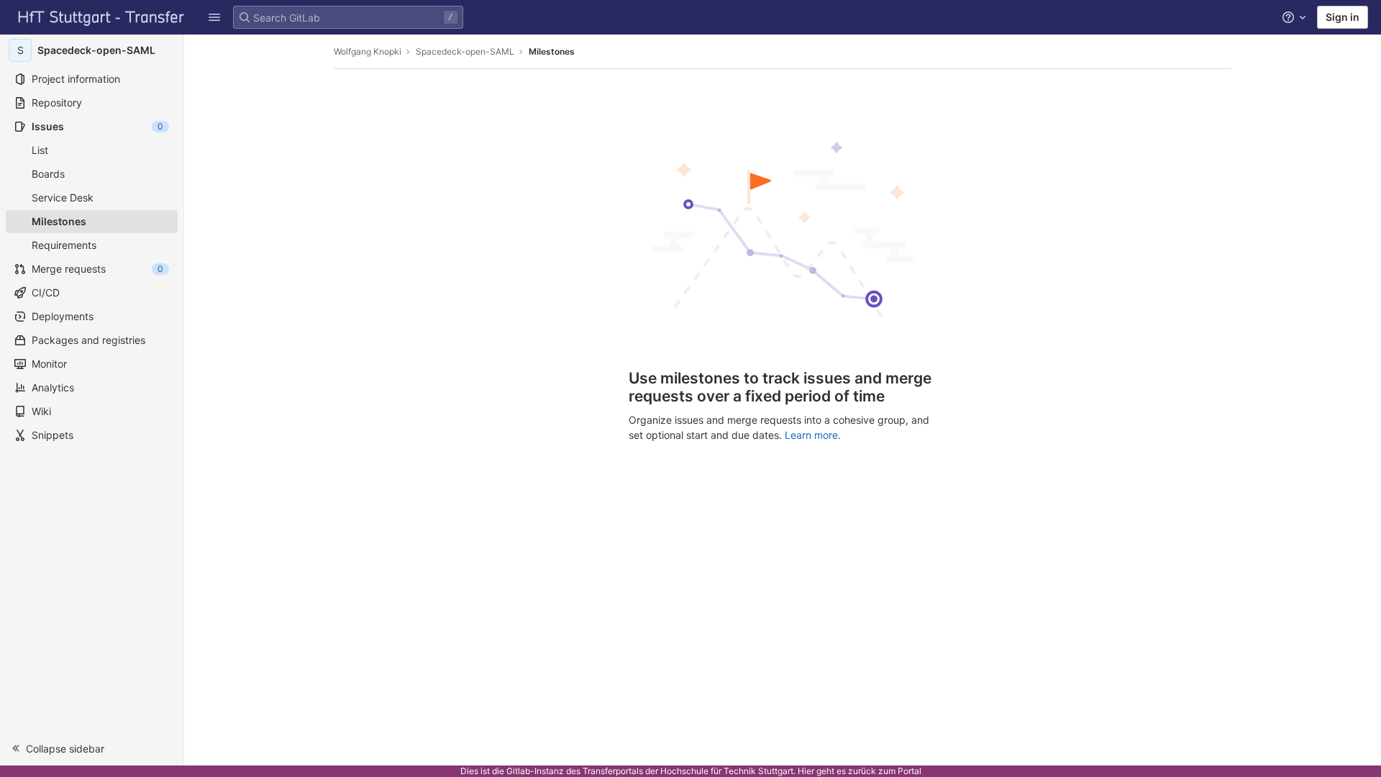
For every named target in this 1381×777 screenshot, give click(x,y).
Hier (806, 770)
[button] (214, 17)
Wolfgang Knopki (367, 51)
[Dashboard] (101, 17)
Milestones (552, 51)
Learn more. (813, 435)
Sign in (1342, 17)
